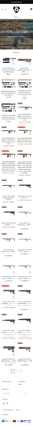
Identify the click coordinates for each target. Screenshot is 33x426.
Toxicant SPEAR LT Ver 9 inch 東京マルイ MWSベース (8, 277)
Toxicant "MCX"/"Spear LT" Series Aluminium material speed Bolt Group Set (8, 70)
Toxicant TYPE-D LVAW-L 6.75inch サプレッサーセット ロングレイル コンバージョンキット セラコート (24, 333)
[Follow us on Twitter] (4, 403)
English (17, 409)
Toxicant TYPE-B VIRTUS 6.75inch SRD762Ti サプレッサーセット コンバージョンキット (24, 304)
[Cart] (30, 9)
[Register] (25, 393)
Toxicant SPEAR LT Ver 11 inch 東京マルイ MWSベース (24, 277)
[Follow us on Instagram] (7, 403)
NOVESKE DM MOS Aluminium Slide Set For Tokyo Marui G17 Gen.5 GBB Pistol (8, 93)
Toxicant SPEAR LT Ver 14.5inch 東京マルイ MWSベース (24, 224)
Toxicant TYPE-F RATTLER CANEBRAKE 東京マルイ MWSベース (24, 360)
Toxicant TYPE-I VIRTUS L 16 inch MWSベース (24, 197)
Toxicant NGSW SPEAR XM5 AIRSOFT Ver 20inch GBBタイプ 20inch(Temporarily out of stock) (24, 117)
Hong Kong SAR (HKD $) (8, 409)
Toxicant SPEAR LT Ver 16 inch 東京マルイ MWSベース (24, 250)
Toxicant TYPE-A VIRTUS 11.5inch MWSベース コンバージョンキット (8, 303)
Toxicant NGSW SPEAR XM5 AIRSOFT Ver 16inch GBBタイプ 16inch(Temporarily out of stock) (8, 141)
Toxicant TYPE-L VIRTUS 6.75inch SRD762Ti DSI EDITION (8, 198)
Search (20, 384)
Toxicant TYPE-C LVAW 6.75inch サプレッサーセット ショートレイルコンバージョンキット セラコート (8, 333)
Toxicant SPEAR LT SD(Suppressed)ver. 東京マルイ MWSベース (24, 70)
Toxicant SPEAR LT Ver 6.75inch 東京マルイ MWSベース (8, 251)
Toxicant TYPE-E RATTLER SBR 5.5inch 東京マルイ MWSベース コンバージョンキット (8, 360)
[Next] (20, 371)
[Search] (5, 9)
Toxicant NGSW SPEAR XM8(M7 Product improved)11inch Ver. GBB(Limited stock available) (24, 140)
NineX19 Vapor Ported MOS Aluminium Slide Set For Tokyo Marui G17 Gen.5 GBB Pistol (24, 93)
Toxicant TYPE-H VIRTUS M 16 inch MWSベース (8, 223)
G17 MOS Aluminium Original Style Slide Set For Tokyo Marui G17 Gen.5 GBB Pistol (8, 117)
